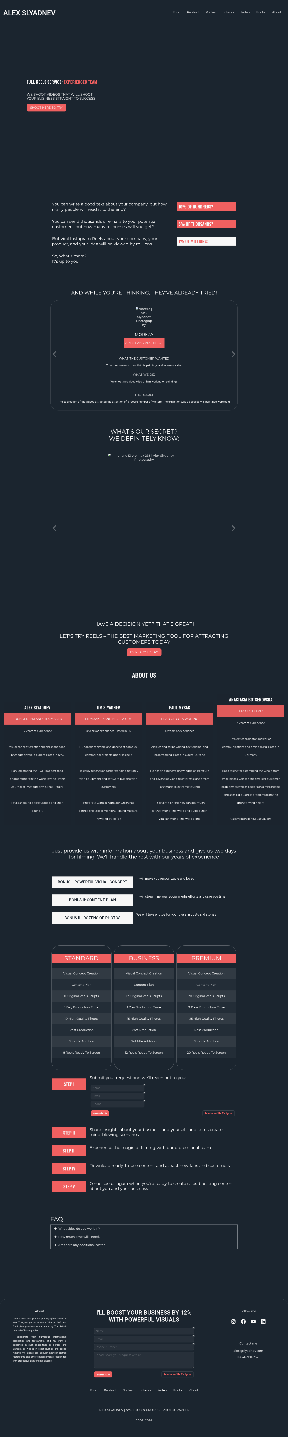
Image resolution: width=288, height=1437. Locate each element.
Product (193, 12)
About (276, 12)
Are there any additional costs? (81, 1245)
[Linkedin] (263, 1322)
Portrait (211, 12)
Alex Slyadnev (29, 13)
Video (245, 12)
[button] (54, 354)
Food (176, 12)
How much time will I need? (79, 1237)
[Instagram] (233, 1322)
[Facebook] (243, 1322)
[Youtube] (253, 1322)
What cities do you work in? (79, 1229)
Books (261, 12)
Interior (229, 12)
